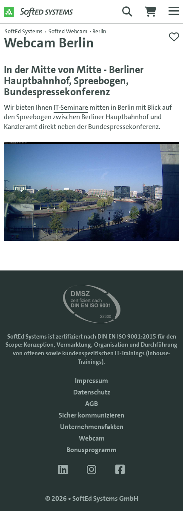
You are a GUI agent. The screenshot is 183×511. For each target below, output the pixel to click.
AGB (91, 403)
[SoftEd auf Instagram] (92, 470)
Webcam (92, 438)
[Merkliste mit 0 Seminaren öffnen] (174, 37)
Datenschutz (91, 392)
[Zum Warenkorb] (150, 14)
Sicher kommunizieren (91, 415)
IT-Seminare (71, 107)
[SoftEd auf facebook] (120, 470)
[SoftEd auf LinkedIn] (64, 470)
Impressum (91, 380)
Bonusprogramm (91, 449)
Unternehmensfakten (91, 426)
